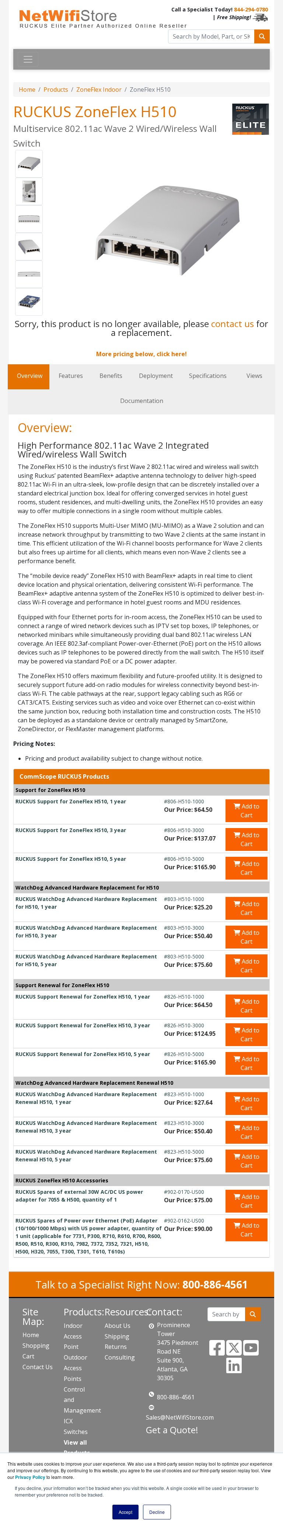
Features (71, 376)
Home (27, 89)
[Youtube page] (251, 1352)
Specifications (208, 376)
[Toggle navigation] (28, 59)
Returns (116, 1347)
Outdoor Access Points (75, 1368)
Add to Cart (249, 810)
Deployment (156, 376)
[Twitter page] (234, 1352)
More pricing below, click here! (141, 354)
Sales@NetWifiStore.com (180, 1417)
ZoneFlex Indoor (99, 89)
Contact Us (37, 1367)
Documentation (141, 401)
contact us (232, 324)
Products (55, 89)
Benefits (110, 376)
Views (254, 376)
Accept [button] (125, 1512)
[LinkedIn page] (234, 1370)
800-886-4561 (176, 1397)
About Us (117, 1326)
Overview (29, 376)
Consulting (120, 1357)
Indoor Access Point (73, 1336)
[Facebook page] (217, 1352)
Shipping (117, 1336)
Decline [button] (157, 1512)
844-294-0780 (251, 9)
